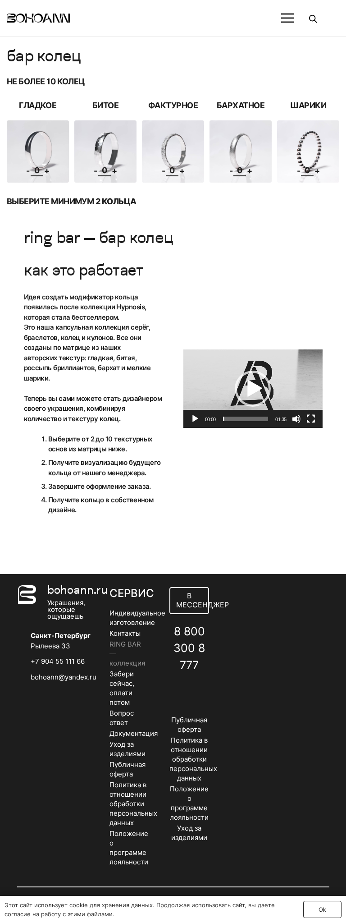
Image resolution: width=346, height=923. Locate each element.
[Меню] (287, 18)
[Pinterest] (189, 709)
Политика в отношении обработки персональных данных (133, 804)
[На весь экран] (310, 418)
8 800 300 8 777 (189, 648)
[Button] (255, 18)
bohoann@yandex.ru (63, 677)
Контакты (125, 633)
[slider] (245, 419)
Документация (133, 733)
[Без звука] (296, 418)
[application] (253, 388)
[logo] (38, 18)
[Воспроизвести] (195, 418)
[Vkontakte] (179, 687)
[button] (253, 389)
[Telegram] (199, 687)
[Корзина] (328, 18)
